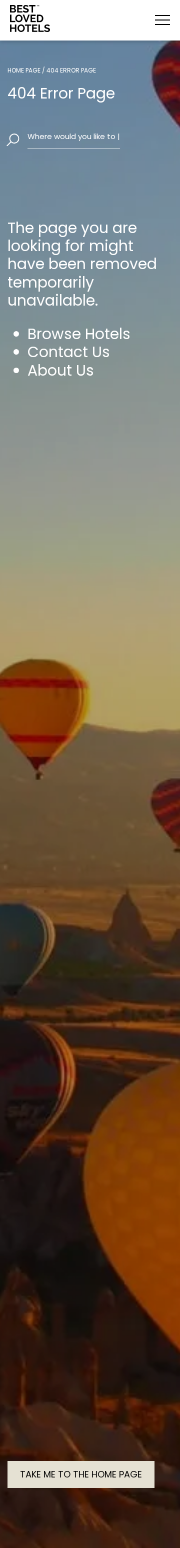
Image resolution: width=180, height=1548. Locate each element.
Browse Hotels (79, 334)
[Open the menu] (162, 20)
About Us (61, 371)
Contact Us (69, 352)
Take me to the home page (81, 1474)
